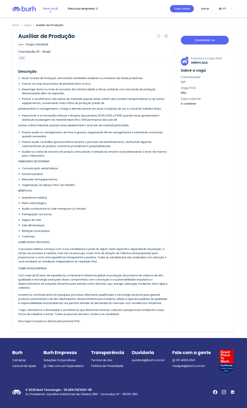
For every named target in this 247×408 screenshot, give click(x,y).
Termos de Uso (101, 360)
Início (15, 25)
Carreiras (19, 360)
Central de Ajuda (24, 366)
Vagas (27, 25)
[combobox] (226, 8)
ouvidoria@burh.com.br (148, 360)
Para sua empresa (81, 9)
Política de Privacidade (107, 366)
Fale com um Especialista (66, 366)
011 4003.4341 (185, 360)
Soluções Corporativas (60, 360)
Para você (50, 9)
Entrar (205, 8)
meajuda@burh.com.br (188, 366)
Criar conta (181, 8)
